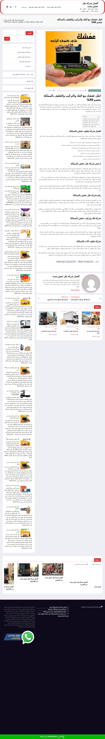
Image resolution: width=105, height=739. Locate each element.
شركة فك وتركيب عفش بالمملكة (64, 90)
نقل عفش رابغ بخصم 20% (12, 439)
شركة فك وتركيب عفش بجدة (80, 299)
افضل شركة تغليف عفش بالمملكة (91, 119)
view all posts (75, 290)
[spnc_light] (11, 7)
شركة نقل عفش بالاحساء (23, 52)
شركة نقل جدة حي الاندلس (12, 485)
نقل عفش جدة (29, 88)
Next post (65, 297)
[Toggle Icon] (7, 7)
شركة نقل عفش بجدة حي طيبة (93, 332)
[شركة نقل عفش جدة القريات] (69, 318)
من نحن (23, 7)
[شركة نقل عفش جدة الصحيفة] (48, 318)
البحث (29, 33)
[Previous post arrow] (100, 298)
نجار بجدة (28, 66)
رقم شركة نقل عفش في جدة (11, 209)
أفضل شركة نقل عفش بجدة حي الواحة (46, 588)
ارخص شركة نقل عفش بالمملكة (91, 120)
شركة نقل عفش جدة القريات (70, 331)
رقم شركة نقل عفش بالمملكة (91, 122)
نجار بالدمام (30, 81)
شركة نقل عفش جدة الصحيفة (48, 331)
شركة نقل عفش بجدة (54, 7)
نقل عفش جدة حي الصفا (13, 321)
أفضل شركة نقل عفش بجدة (90, 5)
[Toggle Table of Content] (97, 116)
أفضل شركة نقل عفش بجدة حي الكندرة (22, 583)
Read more (13, 114)
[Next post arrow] (38, 298)
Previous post (75, 297)
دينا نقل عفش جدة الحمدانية (12, 344)
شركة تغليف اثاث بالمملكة (79, 90)
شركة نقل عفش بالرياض (37, 7)
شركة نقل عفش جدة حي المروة (57, 299)
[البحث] (15, 7)
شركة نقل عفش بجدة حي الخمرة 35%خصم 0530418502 (12, 393)
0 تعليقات (50, 90)
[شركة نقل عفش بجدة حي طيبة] (91, 318)
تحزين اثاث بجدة (26, 48)
